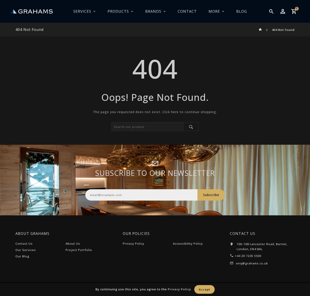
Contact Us (24, 243)
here (175, 112)
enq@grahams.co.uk (252, 263)
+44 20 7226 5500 (248, 256)
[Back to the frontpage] (260, 30)
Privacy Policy (133, 243)
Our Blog (22, 256)
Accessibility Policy (188, 243)
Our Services (25, 250)
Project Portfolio (79, 250)
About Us (73, 243)
